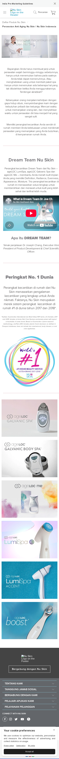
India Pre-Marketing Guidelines (17, 4)
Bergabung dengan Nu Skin (29, 669)
